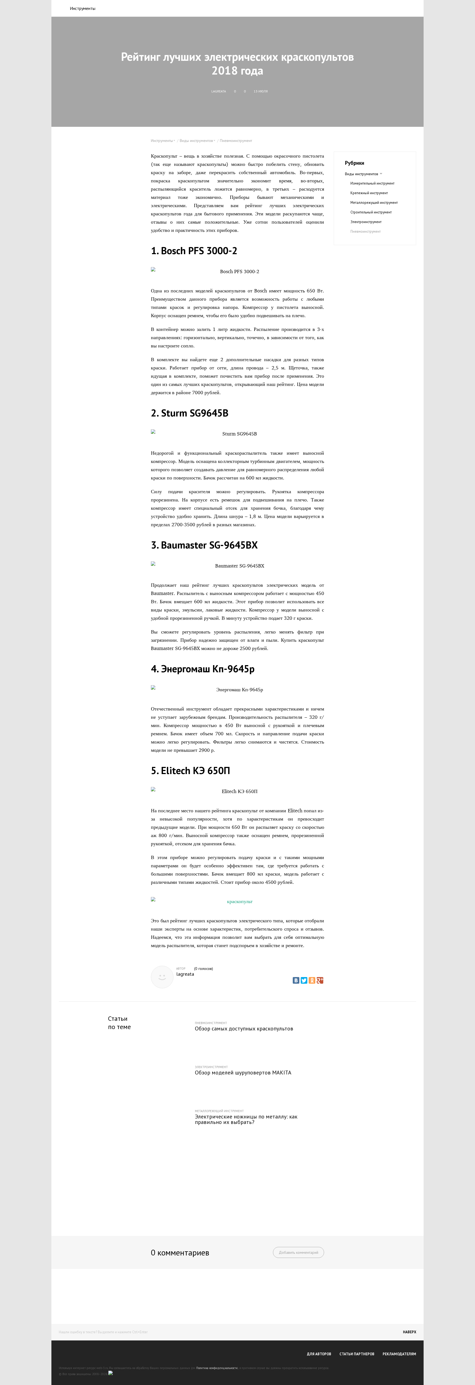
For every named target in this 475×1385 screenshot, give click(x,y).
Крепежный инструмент (369, 193)
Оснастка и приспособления (373, 241)
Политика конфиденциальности (217, 1368)
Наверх (409, 1332)
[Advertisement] (237, 1185)
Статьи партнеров (356, 1354)
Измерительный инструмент (372, 183)
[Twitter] (304, 980)
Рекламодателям (399, 1354)
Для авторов (319, 1354)
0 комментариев (180, 1252)
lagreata (185, 974)
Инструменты (82, 8)
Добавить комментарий (298, 1252)
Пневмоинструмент (236, 140)
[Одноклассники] (312, 980)
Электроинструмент (366, 222)
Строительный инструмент (371, 212)
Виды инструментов (361, 173)
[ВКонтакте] (296, 980)
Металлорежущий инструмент (374, 202)
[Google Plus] (320, 980)
